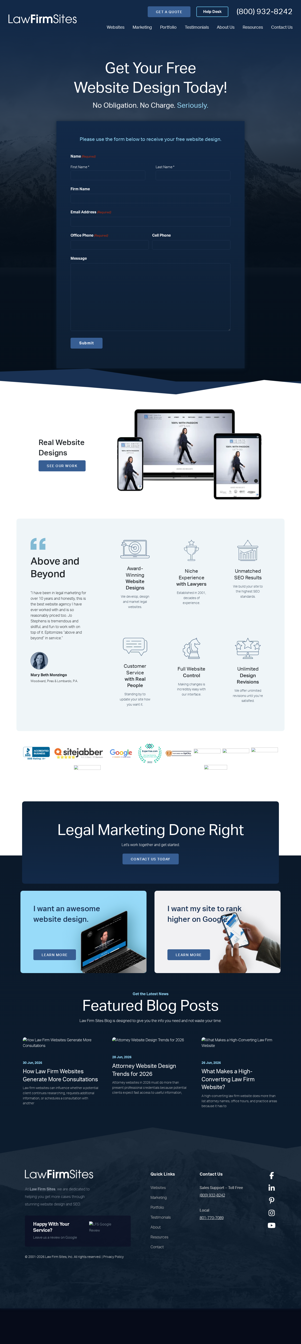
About (155, 1227)
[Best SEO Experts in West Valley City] (149, 753)
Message (79, 258)
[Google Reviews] (121, 753)
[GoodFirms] (87, 776)
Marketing (142, 27)
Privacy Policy (113, 1257)
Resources (253, 27)
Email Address (91, 212)
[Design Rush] (264, 753)
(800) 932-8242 (265, 12)
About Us (225, 27)
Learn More (55, 955)
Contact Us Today (150, 859)
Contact (157, 1247)
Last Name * (165, 167)
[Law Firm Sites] (42, 18)
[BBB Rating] (36, 753)
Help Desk (212, 12)
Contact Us (282, 27)
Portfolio (168, 27)
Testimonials (197, 27)
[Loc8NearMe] (215, 776)
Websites (115, 27)
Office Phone (89, 235)
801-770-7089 (212, 1218)
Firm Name (80, 189)
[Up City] (178, 753)
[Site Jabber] (79, 753)
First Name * (80, 167)
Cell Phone (161, 235)
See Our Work (62, 466)
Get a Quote (169, 12)
